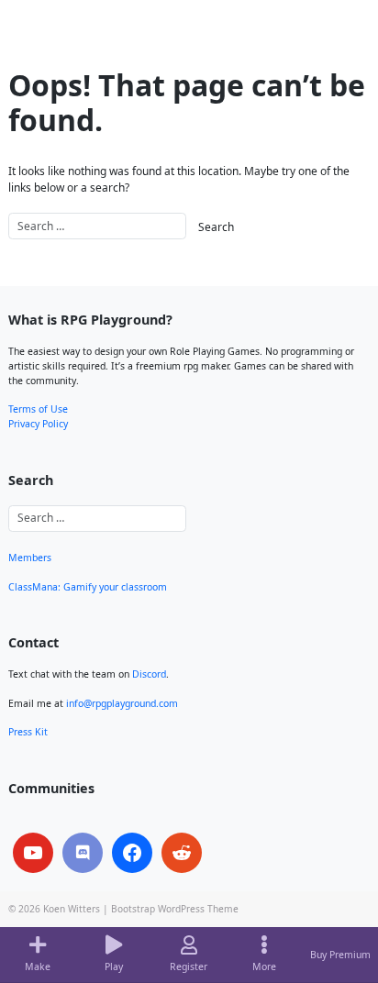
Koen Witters (71, 908)
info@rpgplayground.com (122, 703)
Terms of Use (38, 409)
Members (29, 557)
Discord (149, 674)
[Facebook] (132, 853)
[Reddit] (181, 853)
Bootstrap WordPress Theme (175, 908)
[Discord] (82, 853)
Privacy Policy (38, 423)
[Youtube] (33, 853)
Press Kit (28, 731)
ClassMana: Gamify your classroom (87, 586)
